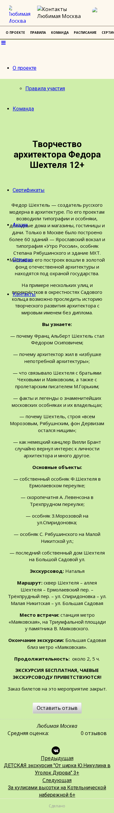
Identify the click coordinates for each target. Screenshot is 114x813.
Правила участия (45, 89)
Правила (38, 32)
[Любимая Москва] (21, 15)
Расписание (85, 32)
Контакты (24, 294)
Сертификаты (29, 190)
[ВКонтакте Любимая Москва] (99, 14)
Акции (20, 225)
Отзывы (22, 260)
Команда (23, 109)
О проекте (24, 68)
